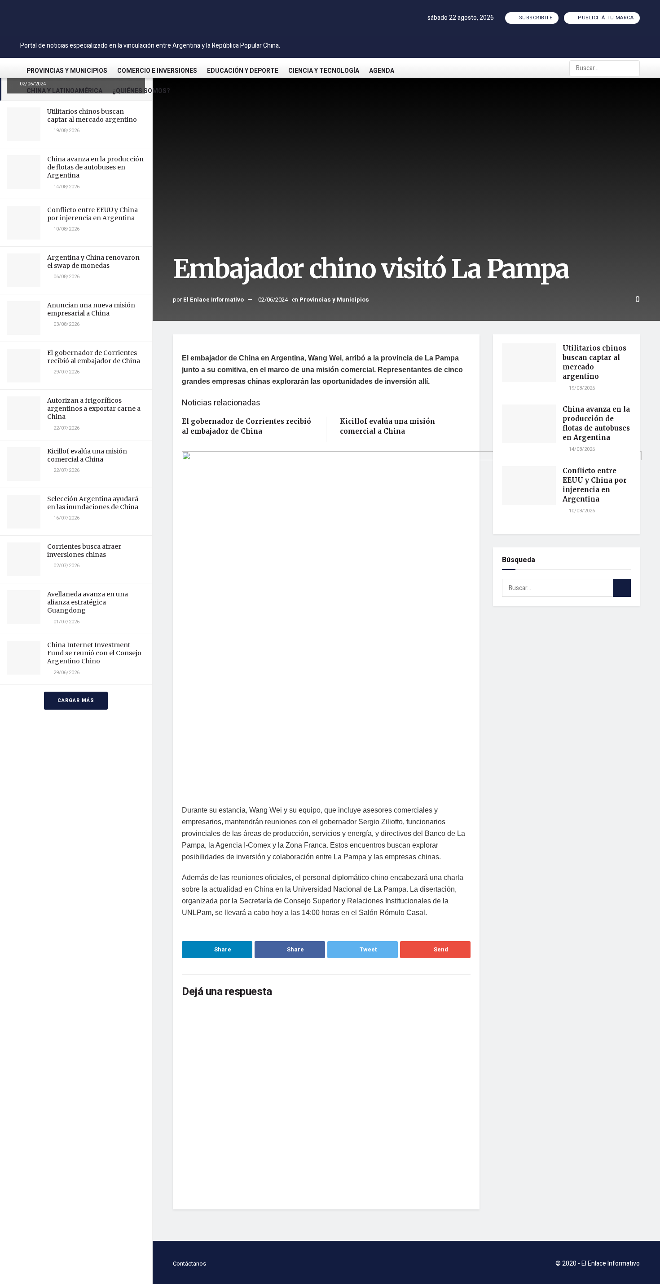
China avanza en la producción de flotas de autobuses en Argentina (95, 167)
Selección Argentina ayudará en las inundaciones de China (92, 503)
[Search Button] (632, 68)
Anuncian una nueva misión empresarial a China (91, 309)
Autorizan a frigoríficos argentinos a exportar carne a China (94, 408)
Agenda (381, 71)
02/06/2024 (273, 299)
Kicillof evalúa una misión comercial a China (87, 455)
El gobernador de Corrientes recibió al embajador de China (93, 357)
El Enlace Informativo (213, 299)
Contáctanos (189, 1263)
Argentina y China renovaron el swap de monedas (93, 261)
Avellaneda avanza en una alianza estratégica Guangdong (87, 602)
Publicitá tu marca (605, 18)
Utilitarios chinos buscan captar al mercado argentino (92, 115)
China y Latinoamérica (64, 91)
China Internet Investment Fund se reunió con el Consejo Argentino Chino (94, 653)
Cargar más (75, 700)
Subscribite (534, 18)
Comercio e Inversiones (157, 71)
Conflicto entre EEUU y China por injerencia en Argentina (92, 214)
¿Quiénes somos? (141, 91)
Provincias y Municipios (66, 71)
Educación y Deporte (242, 71)
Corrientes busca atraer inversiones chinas (84, 550)
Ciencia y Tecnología (323, 71)
